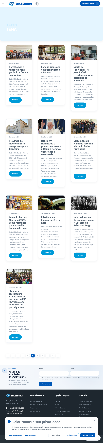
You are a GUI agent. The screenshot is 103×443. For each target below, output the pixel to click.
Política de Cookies (30, 435)
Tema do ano (59, 414)
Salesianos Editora (85, 404)
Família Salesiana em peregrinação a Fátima (50, 70)
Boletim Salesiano (60, 408)
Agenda (57, 401)
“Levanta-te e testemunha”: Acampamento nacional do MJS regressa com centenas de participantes (17, 299)
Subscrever (46, 384)
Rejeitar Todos (71, 435)
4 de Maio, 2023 (14, 137)
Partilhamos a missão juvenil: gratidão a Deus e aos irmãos (18, 71)
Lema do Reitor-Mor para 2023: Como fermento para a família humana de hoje (18, 222)
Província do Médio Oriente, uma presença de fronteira (18, 144)
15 (53, 356)
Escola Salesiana (36, 401)
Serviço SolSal (35, 411)
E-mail (72, 369)
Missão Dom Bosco (85, 411)
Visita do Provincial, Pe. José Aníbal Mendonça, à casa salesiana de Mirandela (83, 74)
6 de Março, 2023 (46, 137)
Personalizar (55, 435)
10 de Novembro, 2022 (48, 213)
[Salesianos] (24, 4)
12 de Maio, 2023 (79, 63)
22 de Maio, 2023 (46, 63)
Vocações (33, 408)
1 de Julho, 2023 (14, 63)
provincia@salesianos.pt (14, 413)
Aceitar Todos (88, 435)
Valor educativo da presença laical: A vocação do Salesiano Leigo (84, 221)
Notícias (57, 404)
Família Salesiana (84, 408)
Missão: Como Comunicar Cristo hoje (50, 220)
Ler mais (15, 100)
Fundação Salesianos (86, 401)
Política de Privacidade (15, 435)
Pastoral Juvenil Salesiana (38, 404)
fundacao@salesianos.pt (14, 411)
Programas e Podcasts (62, 411)
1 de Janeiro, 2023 (14, 213)
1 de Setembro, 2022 (15, 287)
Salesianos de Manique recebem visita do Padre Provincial (83, 144)
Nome (41, 369)
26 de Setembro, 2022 (80, 213)
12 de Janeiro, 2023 (80, 137)
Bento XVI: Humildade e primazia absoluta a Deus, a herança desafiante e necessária (51, 147)
